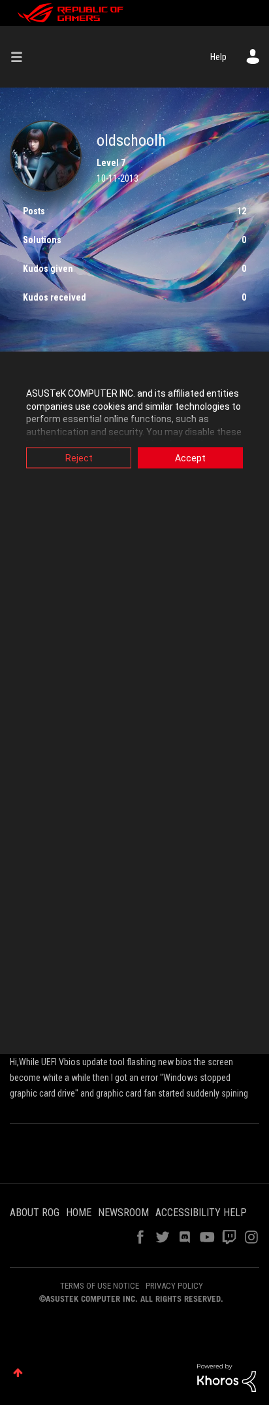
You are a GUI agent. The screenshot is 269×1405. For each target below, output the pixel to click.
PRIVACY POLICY (174, 1286)
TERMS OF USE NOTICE (99, 1286)
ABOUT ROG (34, 1212)
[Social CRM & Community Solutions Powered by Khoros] (226, 1377)
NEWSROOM (123, 1212)
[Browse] (21, 57)
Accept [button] (190, 458)
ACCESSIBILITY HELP (201, 1212)
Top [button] (18, 1373)
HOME (78, 1212)
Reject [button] (79, 458)
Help (218, 57)
